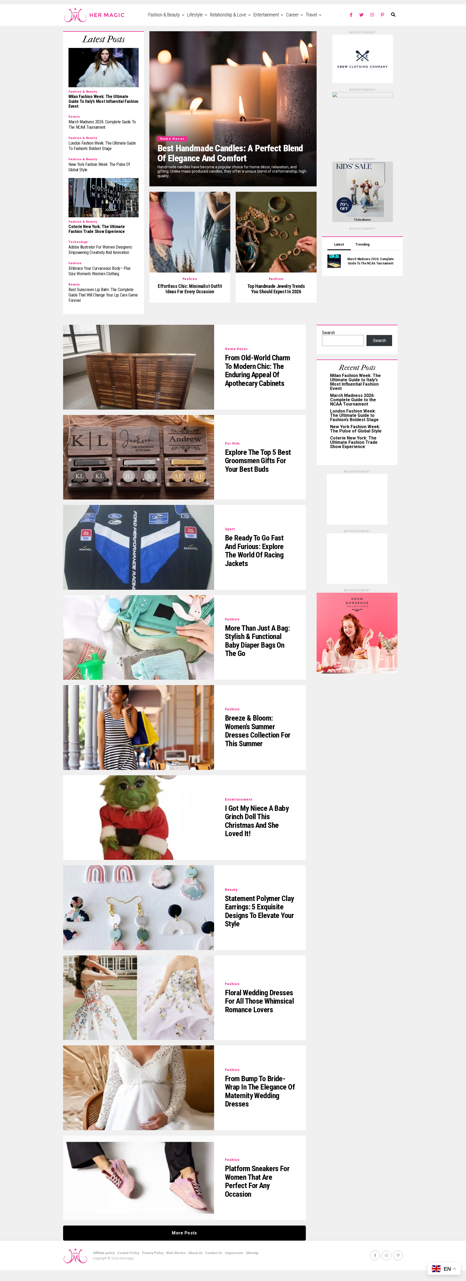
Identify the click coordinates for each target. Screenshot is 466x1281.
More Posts (184, 1232)
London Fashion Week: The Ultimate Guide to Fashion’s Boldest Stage (354, 415)
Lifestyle (195, 15)
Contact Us (213, 1253)
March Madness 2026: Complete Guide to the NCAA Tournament (353, 400)
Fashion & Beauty (164, 15)
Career (292, 15)
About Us (195, 1253)
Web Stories (176, 1253)
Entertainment (266, 15)
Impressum (234, 1253)
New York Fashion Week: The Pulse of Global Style (356, 429)
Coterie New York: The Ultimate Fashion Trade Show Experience (354, 442)
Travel (311, 15)
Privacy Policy (152, 1253)
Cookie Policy (128, 1253)
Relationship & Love (228, 15)
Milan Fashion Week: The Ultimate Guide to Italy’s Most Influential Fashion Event (355, 382)
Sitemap (252, 1253)
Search (328, 332)
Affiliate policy (104, 1253)
